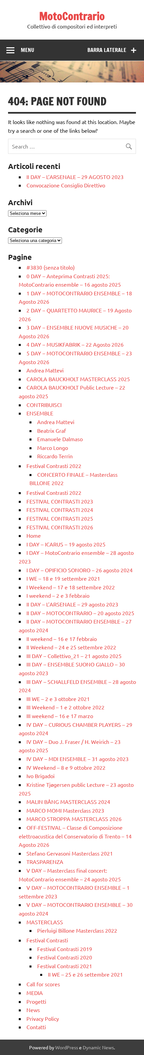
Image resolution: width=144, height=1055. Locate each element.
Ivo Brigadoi (40, 775)
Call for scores (43, 984)
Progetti (36, 1001)
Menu (27, 50)
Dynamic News (98, 1047)
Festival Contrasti (47, 940)
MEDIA (34, 992)
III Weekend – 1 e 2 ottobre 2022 (65, 707)
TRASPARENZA (44, 861)
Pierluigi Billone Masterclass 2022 (77, 930)
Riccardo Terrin (55, 456)
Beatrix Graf (51, 430)
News (33, 1009)
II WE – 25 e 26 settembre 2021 (85, 974)
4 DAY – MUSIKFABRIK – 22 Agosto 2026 (75, 344)
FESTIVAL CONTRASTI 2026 (59, 527)
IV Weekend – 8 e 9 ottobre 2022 (65, 767)
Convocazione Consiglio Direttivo (65, 185)
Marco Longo (52, 447)
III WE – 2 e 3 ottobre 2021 (58, 698)
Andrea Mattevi (45, 370)
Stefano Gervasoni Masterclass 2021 (69, 853)
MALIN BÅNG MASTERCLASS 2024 (68, 801)
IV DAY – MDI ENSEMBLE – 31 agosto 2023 (77, 758)
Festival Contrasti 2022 (53, 465)
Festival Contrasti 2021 (64, 965)
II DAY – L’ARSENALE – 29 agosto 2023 (72, 604)
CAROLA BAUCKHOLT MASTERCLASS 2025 (78, 378)
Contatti (36, 1026)
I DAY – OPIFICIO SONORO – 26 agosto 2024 (79, 570)
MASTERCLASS (44, 922)
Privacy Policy (42, 1018)
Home (33, 535)
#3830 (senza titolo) (50, 267)
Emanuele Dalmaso (60, 438)
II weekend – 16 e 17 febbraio (61, 638)
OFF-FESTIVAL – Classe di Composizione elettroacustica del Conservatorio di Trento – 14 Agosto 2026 (75, 836)
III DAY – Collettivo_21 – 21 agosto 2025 (74, 655)
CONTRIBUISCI (44, 404)
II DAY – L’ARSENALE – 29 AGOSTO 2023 (75, 176)
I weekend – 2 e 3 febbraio (57, 595)
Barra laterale (106, 50)
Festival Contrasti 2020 (64, 957)
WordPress (66, 1047)
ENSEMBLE (39, 413)
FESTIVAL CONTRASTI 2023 (59, 501)
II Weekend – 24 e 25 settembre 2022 (71, 647)
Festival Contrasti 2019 (64, 948)
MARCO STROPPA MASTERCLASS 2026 (74, 818)
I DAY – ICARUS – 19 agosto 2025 (65, 544)
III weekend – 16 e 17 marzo (59, 715)
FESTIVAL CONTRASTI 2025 (59, 518)
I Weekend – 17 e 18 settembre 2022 (70, 587)
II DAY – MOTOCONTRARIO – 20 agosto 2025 (80, 612)
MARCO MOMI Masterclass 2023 (65, 810)
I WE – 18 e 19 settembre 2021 (63, 578)
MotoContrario (72, 16)
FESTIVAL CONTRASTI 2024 (59, 509)
